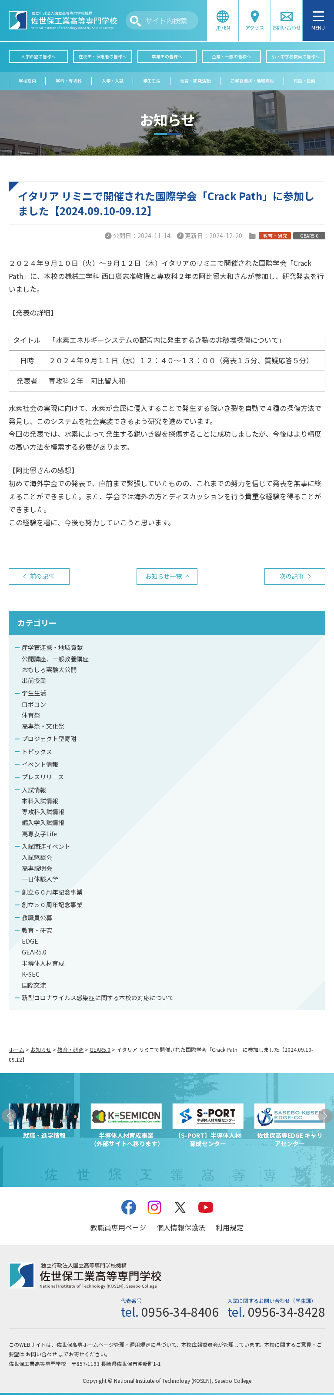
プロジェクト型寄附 (49, 738)
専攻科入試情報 (43, 811)
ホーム (16, 1049)
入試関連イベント (46, 846)
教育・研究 (37, 930)
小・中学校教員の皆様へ (296, 56)
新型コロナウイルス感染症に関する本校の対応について (98, 997)
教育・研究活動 (195, 81)
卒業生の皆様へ (167, 56)
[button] (9, 1116)
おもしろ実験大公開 (49, 669)
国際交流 (34, 985)
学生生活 (151, 81)
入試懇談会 (37, 857)
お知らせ (40, 1049)
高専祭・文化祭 (43, 726)
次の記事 (292, 576)
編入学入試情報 (43, 822)
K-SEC (31, 974)
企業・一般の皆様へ (231, 56)
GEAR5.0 (34, 952)
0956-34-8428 (286, 1311)
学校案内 (27, 81)
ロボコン (34, 704)
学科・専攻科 (69, 81)
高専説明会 (37, 868)
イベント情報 (40, 764)
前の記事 (42, 576)
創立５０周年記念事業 (52, 904)
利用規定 (230, 1227)
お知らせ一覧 (163, 576)
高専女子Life (39, 833)
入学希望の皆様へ (38, 56)
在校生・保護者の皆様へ (103, 56)
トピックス (37, 751)
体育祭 (31, 715)
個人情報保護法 (181, 1227)
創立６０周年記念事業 (52, 892)
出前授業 (34, 680)
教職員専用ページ (118, 1227)
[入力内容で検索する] (135, 21)
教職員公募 (37, 917)
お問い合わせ (41, 1354)
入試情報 (34, 789)
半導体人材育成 (43, 963)
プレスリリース (43, 776)
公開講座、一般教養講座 (55, 658)
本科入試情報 (40, 800)
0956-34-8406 (180, 1311)
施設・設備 (304, 81)
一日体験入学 (40, 879)
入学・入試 (113, 81)
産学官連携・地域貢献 (252, 81)
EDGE (30, 941)
